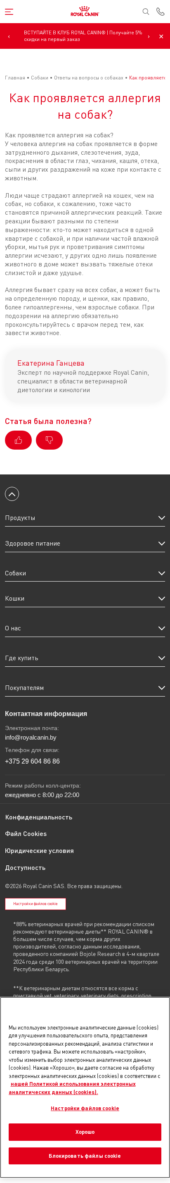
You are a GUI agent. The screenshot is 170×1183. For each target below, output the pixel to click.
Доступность (25, 867)
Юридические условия (39, 850)
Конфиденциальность (38, 817)
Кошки (14, 598)
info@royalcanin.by (31, 737)
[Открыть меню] (9, 12)
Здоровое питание (32, 543)
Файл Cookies (26, 833)
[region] (85, 1087)
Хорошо (85, 1131)
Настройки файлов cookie (35, 903)
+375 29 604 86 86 (32, 761)
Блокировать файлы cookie (85, 1155)
